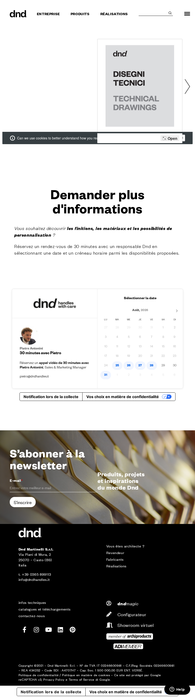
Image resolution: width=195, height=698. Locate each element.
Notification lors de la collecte (51, 691)
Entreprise (48, 13)
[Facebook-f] (24, 630)
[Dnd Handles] (18, 13)
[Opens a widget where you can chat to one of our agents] (177, 690)
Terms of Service (81, 679)
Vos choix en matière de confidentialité (125, 691)
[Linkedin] (61, 630)
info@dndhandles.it (34, 579)
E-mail (16, 480)
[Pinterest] (72, 630)
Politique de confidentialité (39, 675)
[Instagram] (37, 630)
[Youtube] (48, 630)
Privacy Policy (53, 679)
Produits (80, 13)
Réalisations (114, 13)
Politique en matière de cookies (86, 675)
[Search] (170, 13)
